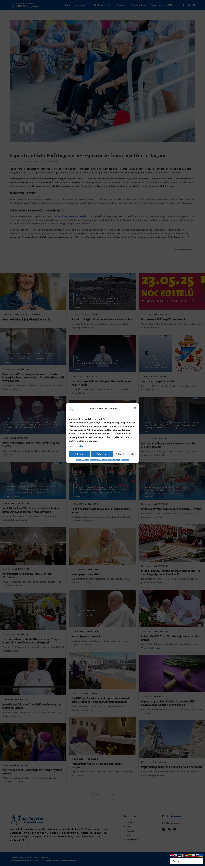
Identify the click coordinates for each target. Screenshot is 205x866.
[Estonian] (179, 855)
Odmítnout (102, 454)
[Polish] (194, 855)
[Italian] (183, 855)
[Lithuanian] (190, 855)
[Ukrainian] (201, 855)
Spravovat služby (76, 446)
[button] (135, 408)
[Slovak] (197, 855)
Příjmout (79, 454)
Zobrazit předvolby (125, 454)
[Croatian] (172, 855)
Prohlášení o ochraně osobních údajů (105, 460)
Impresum (125, 460)
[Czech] (176, 855)
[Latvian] (186, 855)
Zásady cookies (82, 460)
